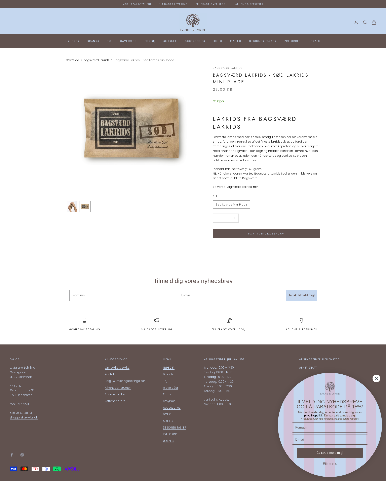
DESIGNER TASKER (262, 41)
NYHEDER (72, 41)
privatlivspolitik (313, 415)
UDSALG (314, 41)
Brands (93, 41)
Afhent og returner (118, 388)
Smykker (170, 41)
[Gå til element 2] (84, 206)
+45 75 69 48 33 (21, 413)
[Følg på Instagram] (22, 455)
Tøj (109, 41)
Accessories (195, 41)
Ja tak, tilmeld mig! (301, 295)
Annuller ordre (115, 394)
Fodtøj (150, 41)
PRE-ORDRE (292, 41)
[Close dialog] (376, 378)
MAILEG (235, 41)
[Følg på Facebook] (12, 455)
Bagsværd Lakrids (96, 60)
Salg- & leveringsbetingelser (125, 381)
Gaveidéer (128, 41)
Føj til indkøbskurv (266, 233)
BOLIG (218, 41)
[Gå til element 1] (72, 206)
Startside (72, 60)
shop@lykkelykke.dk (24, 417)
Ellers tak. (330, 464)
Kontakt (110, 374)
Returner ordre (115, 401)
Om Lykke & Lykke (117, 368)
